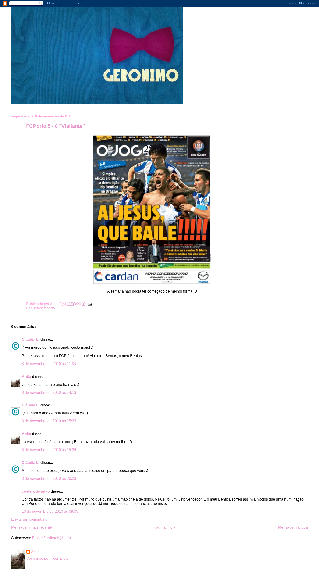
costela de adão (36, 491)
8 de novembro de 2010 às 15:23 (49, 421)
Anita (26, 377)
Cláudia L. (30, 339)
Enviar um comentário (29, 519)
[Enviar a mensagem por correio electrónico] (89, 304)
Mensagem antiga (293, 527)
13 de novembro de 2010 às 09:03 (50, 511)
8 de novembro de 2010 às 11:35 (49, 364)
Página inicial (165, 527)
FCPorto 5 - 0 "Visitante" (55, 126)
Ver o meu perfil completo (47, 558)
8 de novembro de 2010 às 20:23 (49, 478)
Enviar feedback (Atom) (51, 538)
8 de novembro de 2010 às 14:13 (49, 392)
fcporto (49, 308)
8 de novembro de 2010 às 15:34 (49, 450)
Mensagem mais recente (31, 527)
